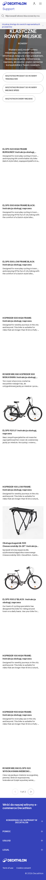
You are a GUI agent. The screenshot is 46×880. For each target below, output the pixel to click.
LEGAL (6, 850)
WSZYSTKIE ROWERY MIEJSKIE (19, 99)
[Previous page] (15, 792)
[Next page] (31, 792)
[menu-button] (40, 4)
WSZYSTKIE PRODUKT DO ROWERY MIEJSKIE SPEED (21, 88)
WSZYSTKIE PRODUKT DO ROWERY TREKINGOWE (21, 77)
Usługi (7, 840)
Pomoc (7, 831)
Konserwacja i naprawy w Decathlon (21, 821)
